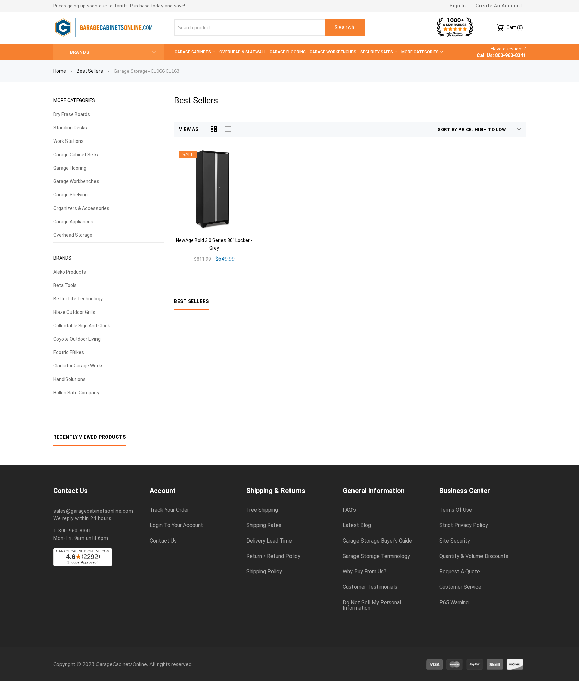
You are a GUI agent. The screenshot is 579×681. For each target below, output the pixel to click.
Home (59, 71)
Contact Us (163, 541)
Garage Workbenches (76, 181)
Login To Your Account (176, 525)
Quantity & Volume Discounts (473, 556)
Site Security (454, 541)
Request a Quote (459, 571)
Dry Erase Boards (71, 114)
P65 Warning (454, 602)
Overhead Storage (72, 235)
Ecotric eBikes (68, 352)
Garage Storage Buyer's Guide (377, 541)
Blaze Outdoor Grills (74, 312)
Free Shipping (262, 510)
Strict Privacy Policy (463, 525)
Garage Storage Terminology (376, 556)
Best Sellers (90, 71)
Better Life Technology (78, 298)
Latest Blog (357, 525)
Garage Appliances (73, 221)
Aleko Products (69, 272)
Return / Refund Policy (273, 556)
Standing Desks (70, 127)
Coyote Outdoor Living (77, 339)
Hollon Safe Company (76, 392)
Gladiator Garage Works (78, 365)
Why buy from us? (364, 571)
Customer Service (460, 587)
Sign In (458, 5)
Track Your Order (169, 510)
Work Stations (68, 141)
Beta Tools (65, 285)
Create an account (499, 5)
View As (189, 129)
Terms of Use (455, 510)
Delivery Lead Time (269, 541)
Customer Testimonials (370, 587)
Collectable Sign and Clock (81, 325)
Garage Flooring (69, 168)
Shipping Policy (264, 571)
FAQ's (349, 510)
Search (344, 27)
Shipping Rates (263, 525)
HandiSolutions (69, 379)
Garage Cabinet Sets (75, 154)
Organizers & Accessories (81, 208)
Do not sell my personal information (372, 605)
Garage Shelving (70, 194)
